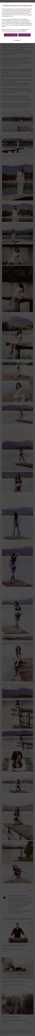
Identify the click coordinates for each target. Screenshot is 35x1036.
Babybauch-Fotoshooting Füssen (12, 1017)
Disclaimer (12, 1032)
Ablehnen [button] (4, 22)
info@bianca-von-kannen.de (14, 913)
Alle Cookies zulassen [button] (15, 29)
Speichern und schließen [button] (10, 35)
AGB (26, 1032)
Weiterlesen (5, 951)
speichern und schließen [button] (9, 25)
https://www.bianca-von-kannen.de (20, 911)
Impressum (11, 16)
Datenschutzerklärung (22, 14)
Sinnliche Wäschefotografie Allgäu (13, 981)
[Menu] (31, 2)
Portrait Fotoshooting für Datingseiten (14, 945)
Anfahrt (2, 1032)
